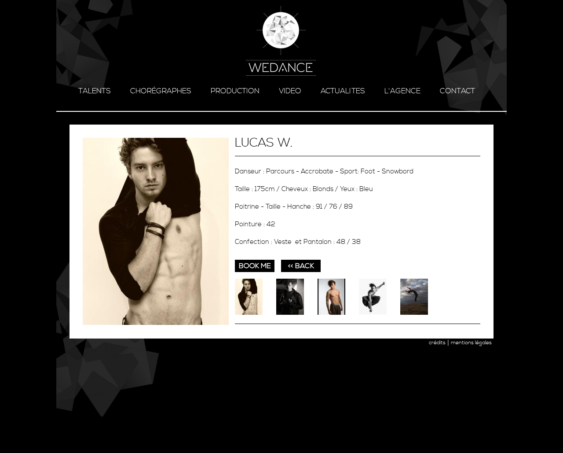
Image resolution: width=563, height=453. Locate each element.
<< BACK (301, 265)
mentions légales (471, 342)
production (235, 91)
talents (94, 91)
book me (255, 265)
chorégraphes (160, 91)
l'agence (402, 91)
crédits (437, 342)
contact (457, 91)
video (290, 91)
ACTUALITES (343, 91)
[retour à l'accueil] (281, 41)
